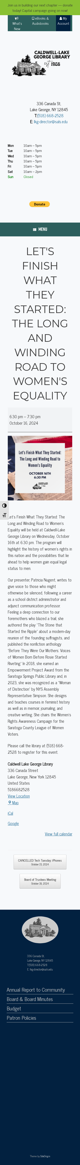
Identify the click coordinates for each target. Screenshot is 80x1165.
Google (13, 823)
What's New (17, 25)
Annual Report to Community (36, 990)
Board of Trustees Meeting (40, 881)
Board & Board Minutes (30, 999)
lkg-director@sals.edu (51, 121)
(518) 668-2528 (50, 115)
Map (15, 802)
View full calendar (58, 833)
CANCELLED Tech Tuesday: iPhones (40, 862)
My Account (63, 20)
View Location (19, 795)
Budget (14, 1008)
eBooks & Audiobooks (40, 20)
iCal (10, 813)
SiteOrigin (45, 1156)
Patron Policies (21, 1018)
